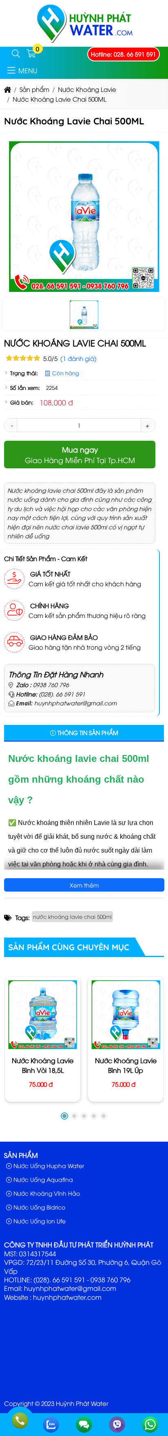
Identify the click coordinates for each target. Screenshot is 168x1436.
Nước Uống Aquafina (42, 1179)
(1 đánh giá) (78, 358)
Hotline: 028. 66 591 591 (123, 54)
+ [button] (147, 425)
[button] (16, 54)
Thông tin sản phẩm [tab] (87, 732)
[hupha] (84, 42)
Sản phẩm (21, 1155)
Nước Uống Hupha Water (48, 1165)
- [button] (12, 425)
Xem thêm (84, 885)
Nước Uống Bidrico (38, 1207)
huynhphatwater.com (67, 1296)
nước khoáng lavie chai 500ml (72, 916)
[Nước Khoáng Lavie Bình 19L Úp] (125, 1014)
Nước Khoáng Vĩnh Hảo (46, 1193)
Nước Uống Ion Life (39, 1221)
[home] (7, 89)
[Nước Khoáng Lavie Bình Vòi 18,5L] (42, 1014)
